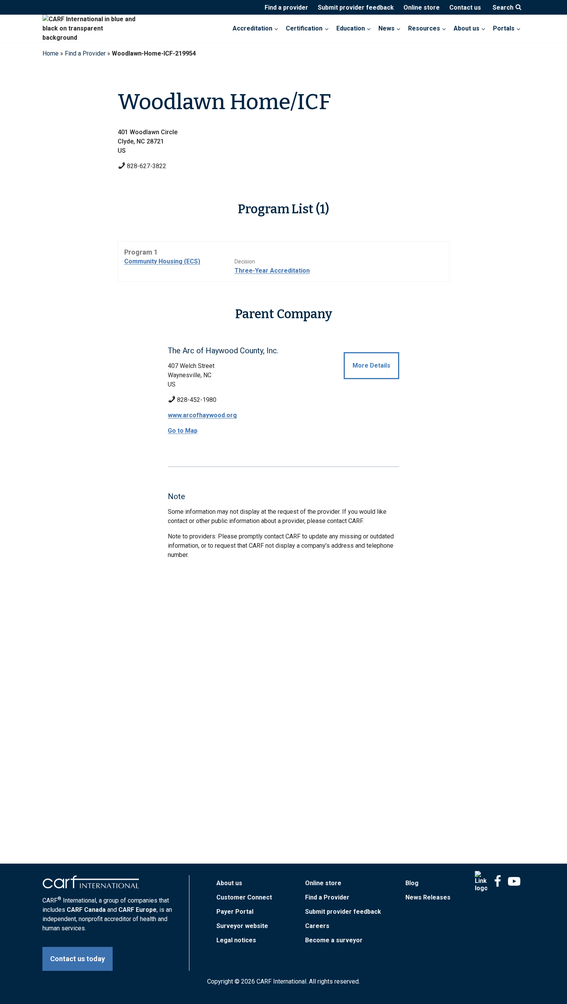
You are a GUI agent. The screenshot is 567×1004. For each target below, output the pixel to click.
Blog (411, 883)
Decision (245, 261)
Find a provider (286, 7)
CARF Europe (137, 909)
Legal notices (236, 940)
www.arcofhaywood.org (202, 415)
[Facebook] (497, 881)
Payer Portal (234, 911)
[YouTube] (514, 881)
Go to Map (182, 430)
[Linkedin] (481, 881)
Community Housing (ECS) (162, 261)
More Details (371, 365)
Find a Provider (85, 53)
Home (50, 53)
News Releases (428, 897)
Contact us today (77, 959)
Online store (421, 7)
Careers (317, 926)
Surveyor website (242, 926)
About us (229, 883)
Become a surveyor (334, 940)
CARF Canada (86, 909)
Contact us (465, 7)
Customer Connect (244, 897)
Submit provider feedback (356, 7)
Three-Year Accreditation (272, 270)
